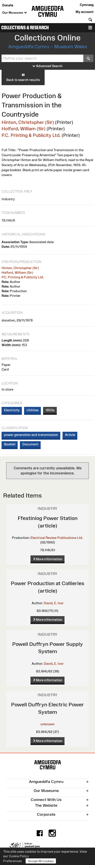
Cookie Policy (19, 856)
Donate (7, 5)
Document (30, 444)
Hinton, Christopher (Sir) (28, 122)
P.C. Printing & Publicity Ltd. (31, 135)
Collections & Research (25, 28)
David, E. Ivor (54, 603)
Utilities (33, 410)
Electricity (12, 410)
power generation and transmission (31, 435)
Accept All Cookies (41, 861)
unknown (47, 724)
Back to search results (23, 80)
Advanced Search (49, 66)
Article (70, 435)
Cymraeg (86, 5)
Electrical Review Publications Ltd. (56, 538)
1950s (50, 410)
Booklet (9, 444)
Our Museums (13, 12)
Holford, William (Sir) (24, 128)
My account (84, 12)
